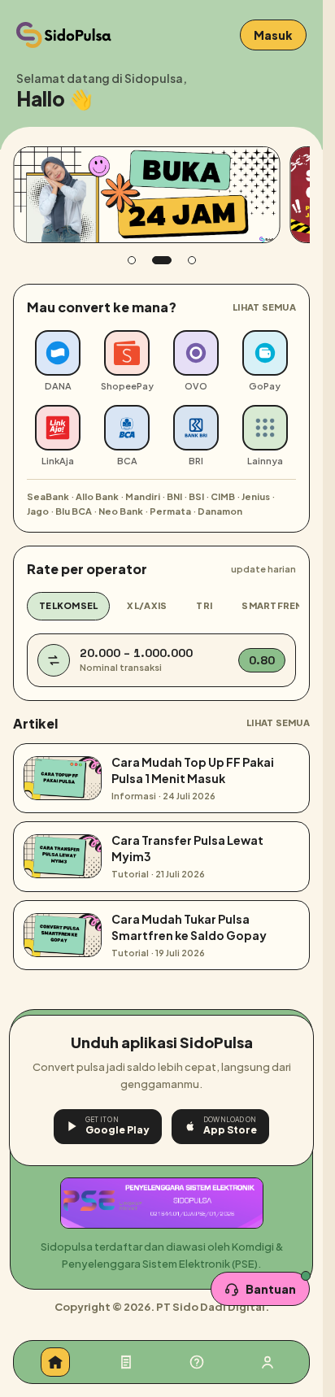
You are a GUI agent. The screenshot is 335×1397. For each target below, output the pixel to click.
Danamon (220, 511)
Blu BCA (73, 511)
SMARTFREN (271, 605)
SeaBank (48, 496)
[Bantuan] (196, 1362)
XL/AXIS (147, 605)
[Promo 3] (191, 260)
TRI (204, 605)
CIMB (223, 496)
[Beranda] (55, 1362)
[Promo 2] (162, 260)
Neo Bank (120, 511)
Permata (170, 511)
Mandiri (142, 496)
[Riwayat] (126, 1362)
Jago (38, 511)
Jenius (255, 496)
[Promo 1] (131, 260)
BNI (174, 496)
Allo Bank (97, 496)
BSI (196, 496)
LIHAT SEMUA (264, 307)
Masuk (273, 35)
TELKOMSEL (68, 605)
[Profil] (267, 1362)
